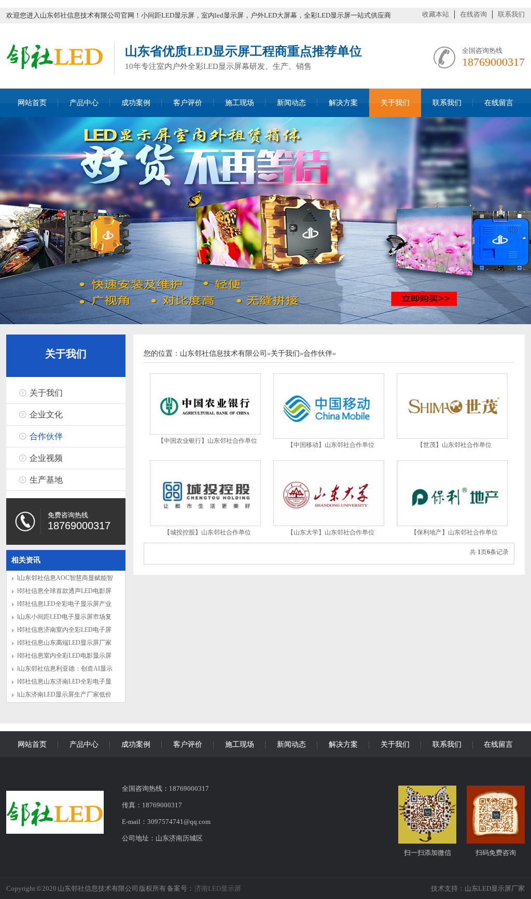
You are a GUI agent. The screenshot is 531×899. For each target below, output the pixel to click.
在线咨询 (473, 14)
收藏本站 (435, 14)
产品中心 (84, 103)
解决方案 (343, 103)
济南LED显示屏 (218, 888)
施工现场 (239, 103)
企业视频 (46, 458)
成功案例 (135, 103)
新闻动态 (291, 103)
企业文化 (46, 414)
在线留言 (498, 103)
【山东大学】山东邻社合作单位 (330, 532)
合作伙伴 (46, 436)
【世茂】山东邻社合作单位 (454, 444)
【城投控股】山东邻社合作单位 (207, 532)
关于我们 (395, 103)
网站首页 (32, 103)
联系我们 (511, 14)
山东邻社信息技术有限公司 (223, 353)
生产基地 (46, 479)
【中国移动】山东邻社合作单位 (330, 444)
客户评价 (187, 103)
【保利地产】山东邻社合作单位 (454, 532)
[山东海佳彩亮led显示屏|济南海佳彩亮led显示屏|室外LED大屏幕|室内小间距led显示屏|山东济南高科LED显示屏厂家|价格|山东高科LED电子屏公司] (55, 71)
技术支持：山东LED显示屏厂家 (478, 888)
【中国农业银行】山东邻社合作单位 (207, 440)
